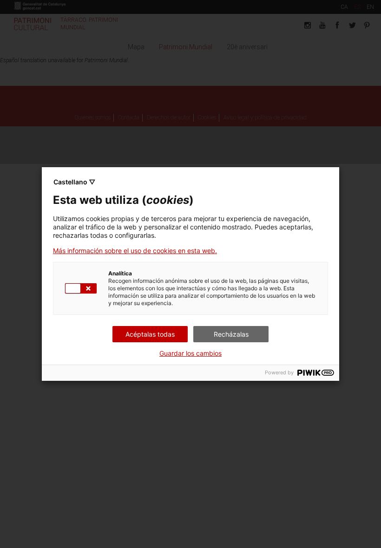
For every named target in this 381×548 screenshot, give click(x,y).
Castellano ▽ (74, 182)
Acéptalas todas (150, 334)
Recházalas (231, 334)
